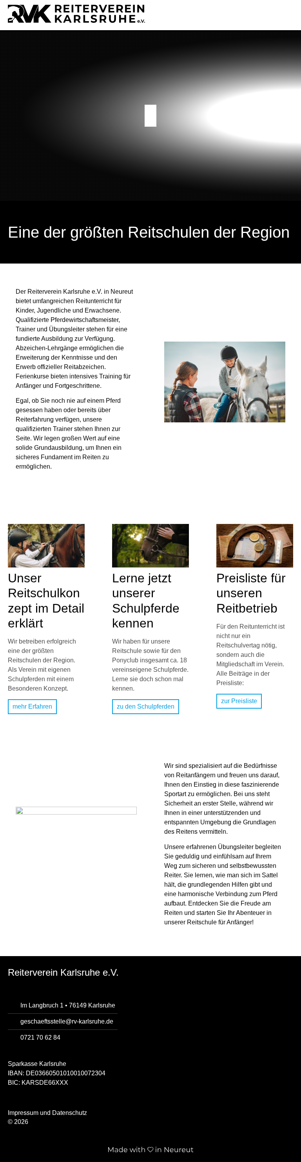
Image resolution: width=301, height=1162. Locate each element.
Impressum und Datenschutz (47, 1113)
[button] (291, 11)
